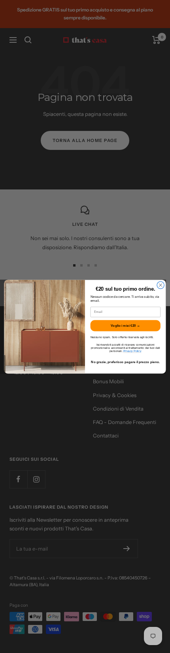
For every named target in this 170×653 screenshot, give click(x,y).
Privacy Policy (132, 350)
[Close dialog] (160, 284)
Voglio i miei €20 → (125, 325)
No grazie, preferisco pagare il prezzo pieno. (125, 361)
